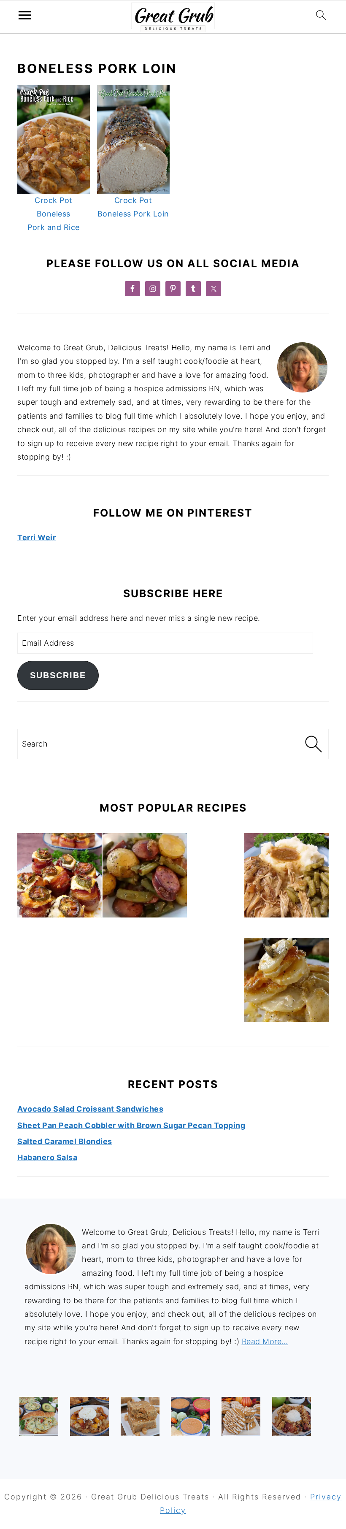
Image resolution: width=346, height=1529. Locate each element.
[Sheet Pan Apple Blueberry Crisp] (291, 1416)
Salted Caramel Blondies (64, 1141)
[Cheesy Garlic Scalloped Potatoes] (286, 982)
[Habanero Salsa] (190, 1416)
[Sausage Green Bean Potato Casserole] (145, 877)
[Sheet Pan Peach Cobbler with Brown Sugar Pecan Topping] (89, 1416)
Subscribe (58, 675)
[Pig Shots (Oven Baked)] (59, 877)
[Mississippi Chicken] (286, 877)
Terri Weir (36, 537)
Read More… (265, 1341)
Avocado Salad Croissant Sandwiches (90, 1108)
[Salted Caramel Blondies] (140, 1416)
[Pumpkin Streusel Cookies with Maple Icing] (241, 1416)
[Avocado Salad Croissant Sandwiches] (38, 1416)
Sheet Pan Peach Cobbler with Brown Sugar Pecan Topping (131, 1125)
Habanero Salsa (47, 1157)
